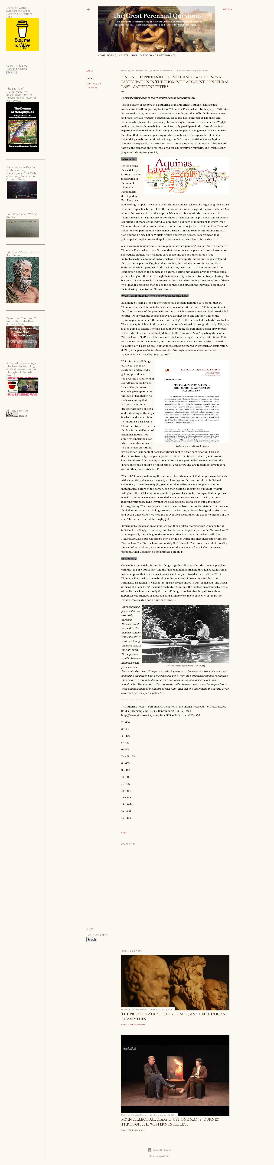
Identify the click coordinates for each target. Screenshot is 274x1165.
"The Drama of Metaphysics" (157, 55)
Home (101, 55)
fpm (168, 1156)
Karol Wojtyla (93, 83)
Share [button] (89, 70)
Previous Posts (117, 55)
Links (133, 55)
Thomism (91, 87)
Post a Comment (137, 1024)
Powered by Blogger (162, 1150)
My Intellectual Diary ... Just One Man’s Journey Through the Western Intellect (170, 1122)
